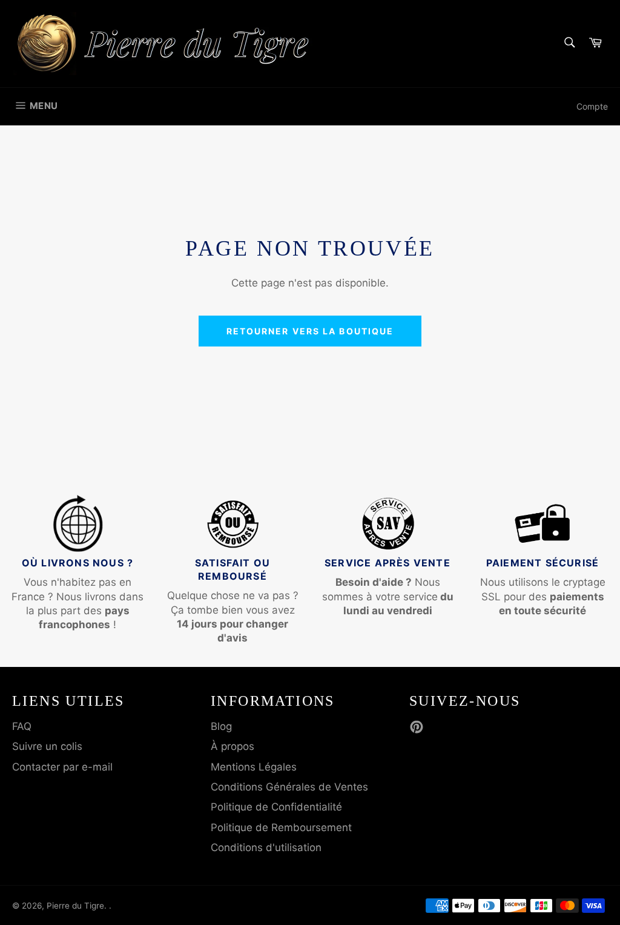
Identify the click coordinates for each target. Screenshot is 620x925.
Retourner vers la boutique (310, 331)
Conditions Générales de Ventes (289, 787)
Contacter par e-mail (62, 767)
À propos (232, 746)
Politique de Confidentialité (276, 807)
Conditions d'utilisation (266, 847)
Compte (592, 106)
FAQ (21, 726)
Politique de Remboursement (281, 827)
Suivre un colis (47, 746)
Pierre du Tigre (75, 905)
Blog (221, 726)
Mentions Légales (254, 767)
